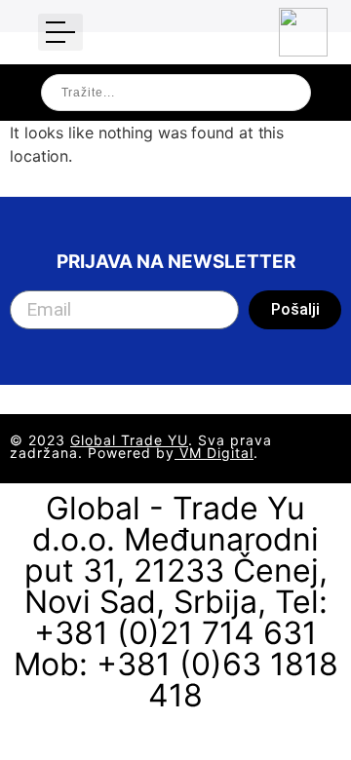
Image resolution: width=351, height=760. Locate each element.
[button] (60, 32)
